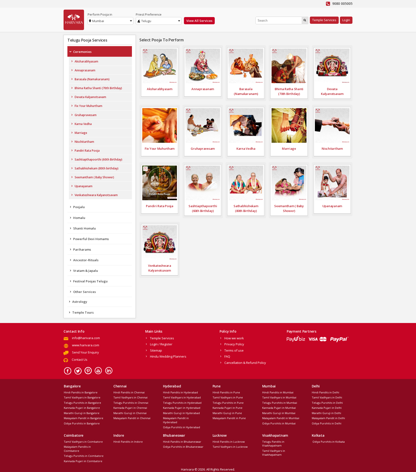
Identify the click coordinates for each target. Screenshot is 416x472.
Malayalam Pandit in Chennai (131, 418)
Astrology (79, 301)
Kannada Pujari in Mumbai (279, 408)
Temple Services (324, 20)
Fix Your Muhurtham (88, 106)
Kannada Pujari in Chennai (130, 408)
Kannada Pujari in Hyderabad (181, 408)
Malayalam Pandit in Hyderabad (176, 420)
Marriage (81, 133)
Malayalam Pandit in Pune (229, 418)
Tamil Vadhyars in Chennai (130, 397)
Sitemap (156, 350)
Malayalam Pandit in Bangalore (83, 418)
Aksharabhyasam (86, 61)
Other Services (84, 292)
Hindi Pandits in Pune (226, 392)
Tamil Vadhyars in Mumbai (279, 397)
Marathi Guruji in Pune (227, 413)
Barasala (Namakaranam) (92, 79)
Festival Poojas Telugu (90, 281)
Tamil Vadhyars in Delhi (327, 397)
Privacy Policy (234, 344)
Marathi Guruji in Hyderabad (181, 413)
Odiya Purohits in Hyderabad (181, 427)
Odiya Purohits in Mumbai (279, 423)
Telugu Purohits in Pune (228, 402)
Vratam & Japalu (85, 270)
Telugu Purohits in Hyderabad (182, 402)
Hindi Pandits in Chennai (129, 392)
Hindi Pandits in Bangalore (81, 392)
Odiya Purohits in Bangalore (82, 423)
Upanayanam (83, 186)
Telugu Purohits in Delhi (327, 402)
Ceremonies (82, 52)
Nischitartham (84, 142)
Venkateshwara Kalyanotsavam (96, 195)
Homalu (79, 218)
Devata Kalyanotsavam (90, 97)
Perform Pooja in (100, 14)
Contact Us (79, 359)
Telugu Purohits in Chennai (130, 402)
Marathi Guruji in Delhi (326, 413)
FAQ (227, 356)
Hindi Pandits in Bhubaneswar (182, 441)
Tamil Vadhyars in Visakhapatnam (273, 453)
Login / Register (161, 344)
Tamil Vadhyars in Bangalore (82, 397)
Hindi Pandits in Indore (128, 441)
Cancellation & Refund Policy (245, 362)
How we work (234, 338)
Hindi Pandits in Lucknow (229, 441)
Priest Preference (149, 14)
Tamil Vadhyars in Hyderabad (182, 397)
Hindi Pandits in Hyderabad (180, 392)
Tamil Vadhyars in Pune (228, 397)
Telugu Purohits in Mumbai (279, 402)
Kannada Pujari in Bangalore (82, 408)
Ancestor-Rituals (85, 260)
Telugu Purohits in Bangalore (82, 402)
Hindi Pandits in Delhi (325, 392)
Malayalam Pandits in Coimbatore (77, 449)
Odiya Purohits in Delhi (326, 423)
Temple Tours (83, 312)
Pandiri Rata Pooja (87, 151)
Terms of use (234, 350)
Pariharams (82, 249)
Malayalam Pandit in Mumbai (280, 418)
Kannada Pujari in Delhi (327, 408)
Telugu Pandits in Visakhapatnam (273, 443)
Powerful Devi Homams (91, 239)
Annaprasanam (85, 70)
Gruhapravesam (86, 115)
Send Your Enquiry (85, 352)
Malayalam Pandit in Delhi (328, 418)
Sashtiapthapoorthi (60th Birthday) (98, 159)
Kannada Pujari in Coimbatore (83, 461)
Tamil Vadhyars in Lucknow (230, 446)
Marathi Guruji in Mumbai (278, 413)
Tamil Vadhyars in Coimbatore (83, 441)
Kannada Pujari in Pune (227, 408)
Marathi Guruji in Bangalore (81, 413)
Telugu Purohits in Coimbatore (84, 456)
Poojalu (79, 207)
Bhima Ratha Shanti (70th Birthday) (98, 88)
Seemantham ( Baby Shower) (94, 177)
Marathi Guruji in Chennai (130, 413)
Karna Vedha (83, 124)
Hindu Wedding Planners (168, 356)
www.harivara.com (85, 345)
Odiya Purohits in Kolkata (328, 441)
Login (346, 20)
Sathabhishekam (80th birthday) (96, 168)
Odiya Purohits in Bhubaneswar (183, 446)
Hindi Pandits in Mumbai (277, 392)
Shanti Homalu (84, 228)
